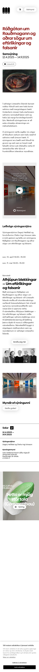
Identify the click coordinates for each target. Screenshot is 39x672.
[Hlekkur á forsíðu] (6, 11)
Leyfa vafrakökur (19, 667)
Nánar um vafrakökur (9, 657)
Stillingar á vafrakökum (19, 662)
